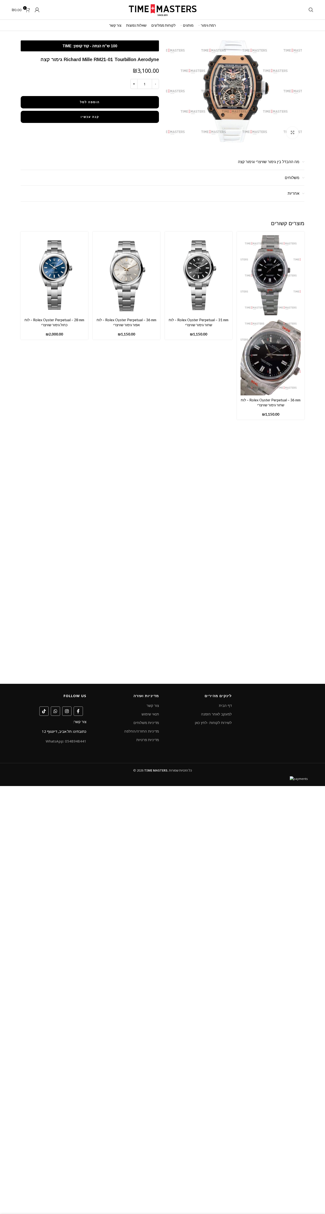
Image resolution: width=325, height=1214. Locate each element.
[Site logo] (162, 9)
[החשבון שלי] (37, 10)
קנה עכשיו (90, 117)
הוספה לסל (90, 102)
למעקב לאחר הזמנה (216, 714)
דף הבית (225, 705)
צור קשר (153, 705)
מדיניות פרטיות (147, 739)
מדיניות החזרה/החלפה (141, 731)
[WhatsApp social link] (55, 711)
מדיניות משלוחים (146, 722)
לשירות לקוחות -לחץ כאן (213, 722)
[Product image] (271, 355)
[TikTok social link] (44, 711)
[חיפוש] (311, 10)
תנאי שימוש (150, 714)
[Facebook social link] (78, 711)
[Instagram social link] (67, 711)
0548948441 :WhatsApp (66, 741)
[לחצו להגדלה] (292, 133)
